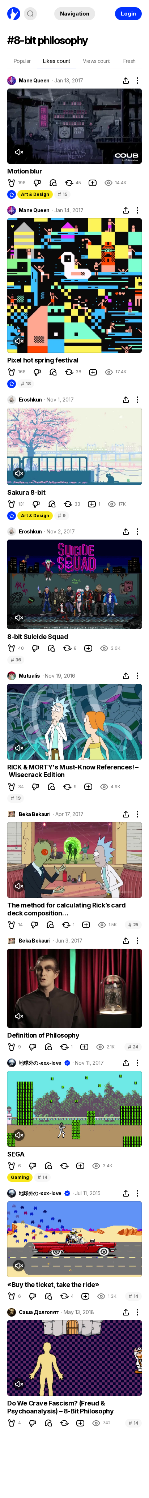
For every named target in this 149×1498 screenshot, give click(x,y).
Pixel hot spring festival (42, 360)
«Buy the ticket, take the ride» (53, 1284)
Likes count (56, 61)
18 (25, 384)
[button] (11, 183)
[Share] (126, 80)
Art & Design (35, 194)
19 (15, 798)
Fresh (129, 61)
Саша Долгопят (39, 1312)
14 (42, 1177)
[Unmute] (19, 152)
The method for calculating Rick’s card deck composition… (66, 909)
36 (16, 660)
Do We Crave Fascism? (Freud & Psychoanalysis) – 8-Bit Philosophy (60, 1407)
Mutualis (29, 675)
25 (133, 925)
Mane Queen (34, 80)
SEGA (15, 1154)
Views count (96, 61)
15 (62, 194)
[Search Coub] (30, 13)
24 (133, 1047)
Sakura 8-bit (26, 492)
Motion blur (24, 171)
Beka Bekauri (34, 814)
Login (128, 13)
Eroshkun (30, 399)
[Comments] (53, 183)
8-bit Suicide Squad (37, 636)
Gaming (20, 1177)
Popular (22, 61)
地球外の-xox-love (40, 1062)
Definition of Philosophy (43, 1035)
